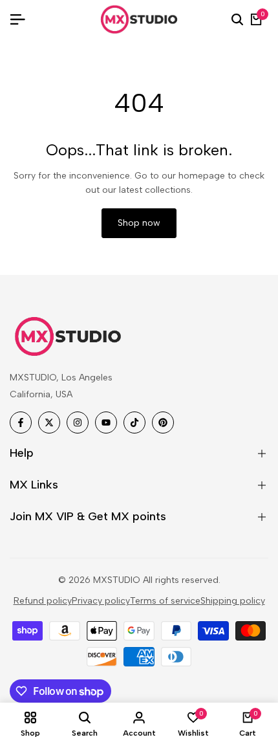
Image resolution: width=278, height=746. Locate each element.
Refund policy (43, 600)
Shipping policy (232, 600)
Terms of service (165, 600)
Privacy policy (101, 600)
